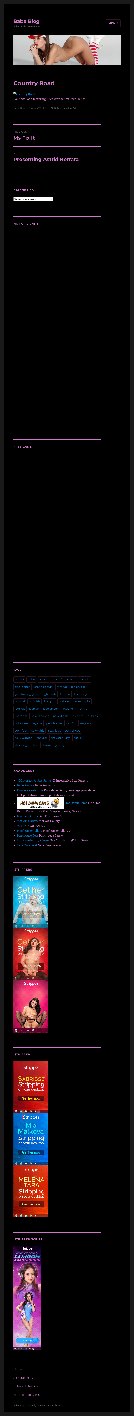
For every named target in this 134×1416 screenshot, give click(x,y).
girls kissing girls (26, 694)
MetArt (72, 108)
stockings (21, 745)
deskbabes (22, 686)
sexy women (24, 738)
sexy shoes (72, 730)
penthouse (54, 723)
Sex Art (71, 723)
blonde (85, 679)
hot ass (65, 694)
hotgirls (49, 701)
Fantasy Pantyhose (30, 790)
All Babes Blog (59, 108)
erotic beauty (43, 686)
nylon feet (22, 723)
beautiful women (63, 679)
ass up (19, 679)
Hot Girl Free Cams (26, 1394)
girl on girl (78, 686)
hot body (80, 694)
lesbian (34, 708)
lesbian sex (50, 708)
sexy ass (85, 723)
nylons (37, 723)
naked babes (40, 716)
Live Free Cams (27, 816)
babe (31, 679)
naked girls (60, 716)
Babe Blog (26, 21)
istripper (64, 701)
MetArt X (23, 826)
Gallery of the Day (25, 1386)
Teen (35, 745)
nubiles (92, 716)
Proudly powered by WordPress (45, 1405)
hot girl (20, 701)
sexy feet (21, 730)
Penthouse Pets (27, 835)
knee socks (82, 701)
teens (47, 745)
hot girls (34, 701)
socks (78, 738)
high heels (49, 694)
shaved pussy (60, 738)
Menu (113, 23)
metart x (21, 716)
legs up (20, 708)
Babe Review (25, 785)
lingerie (67, 708)
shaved (42, 738)
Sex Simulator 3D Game (33, 840)
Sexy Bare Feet (27, 845)
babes (43, 679)
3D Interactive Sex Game (34, 780)
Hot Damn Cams (75, 803)
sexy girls (37, 730)
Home (17, 1369)
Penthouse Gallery (29, 830)
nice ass (77, 716)
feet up (62, 686)
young (59, 745)
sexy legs (54, 730)
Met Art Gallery (27, 821)
